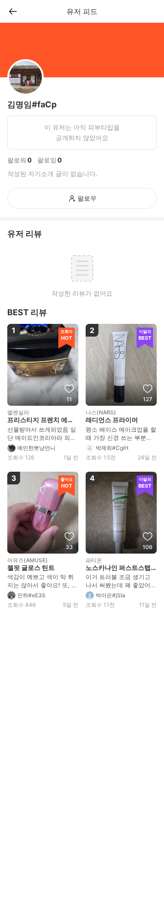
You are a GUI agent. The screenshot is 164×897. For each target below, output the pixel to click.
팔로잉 (46, 160)
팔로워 (16, 160)
